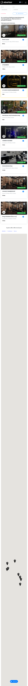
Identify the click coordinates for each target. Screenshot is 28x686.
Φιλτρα (4, 13)
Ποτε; (2, 7)
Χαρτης (14, 681)
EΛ (21, 2)
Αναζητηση (20, 13)
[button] (8, 568)
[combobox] (20, 9)
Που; (14, 7)
